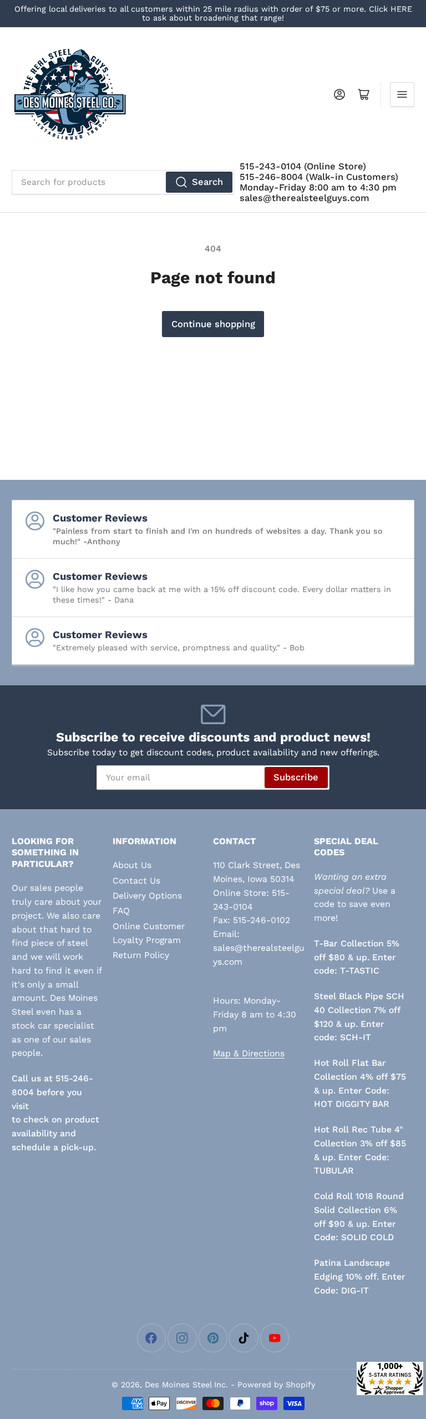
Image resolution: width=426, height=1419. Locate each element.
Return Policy (141, 955)
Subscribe (295, 777)
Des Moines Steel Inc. (186, 1384)
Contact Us (136, 880)
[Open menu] (402, 94)
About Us (132, 865)
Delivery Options (147, 895)
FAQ (121, 910)
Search (207, 182)
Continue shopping (213, 324)
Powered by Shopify (276, 1384)
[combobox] (123, 182)
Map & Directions (249, 1053)
